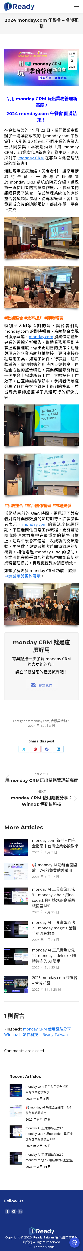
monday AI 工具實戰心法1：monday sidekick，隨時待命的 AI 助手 (54, 955)
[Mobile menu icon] (76, 6)
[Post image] (16, 847)
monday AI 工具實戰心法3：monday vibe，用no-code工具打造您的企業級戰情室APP (53, 897)
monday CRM (31, 157)
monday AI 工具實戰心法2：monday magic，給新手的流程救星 (54, 928)
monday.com (41, 336)
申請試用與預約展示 (22, 576)
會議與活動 (59, 721)
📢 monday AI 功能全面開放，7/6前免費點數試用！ (54, 867)
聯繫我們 (45, 685)
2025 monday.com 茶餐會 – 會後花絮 (54, 980)
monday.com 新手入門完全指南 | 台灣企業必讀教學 (55, 843)
